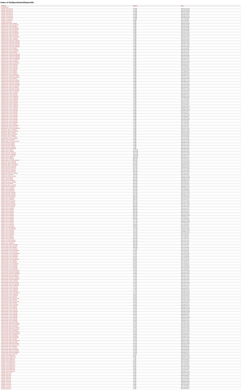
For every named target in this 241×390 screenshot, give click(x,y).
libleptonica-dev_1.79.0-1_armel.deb (9, 94)
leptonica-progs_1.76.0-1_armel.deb (9, 308)
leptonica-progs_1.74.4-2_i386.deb (9, 260)
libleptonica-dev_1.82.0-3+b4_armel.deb (10, 81)
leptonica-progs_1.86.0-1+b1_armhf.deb (10, 350)
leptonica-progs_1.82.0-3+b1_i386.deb (9, 279)
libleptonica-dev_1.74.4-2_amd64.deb (9, 101)
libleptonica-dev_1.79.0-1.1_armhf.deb (9, 87)
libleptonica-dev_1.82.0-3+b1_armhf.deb (10, 83)
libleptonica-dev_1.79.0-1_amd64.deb (9, 74)
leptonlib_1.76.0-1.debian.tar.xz (8, 371)
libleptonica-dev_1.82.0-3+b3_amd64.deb (10, 53)
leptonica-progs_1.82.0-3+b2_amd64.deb (10, 273)
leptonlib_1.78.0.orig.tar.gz (7, 14)
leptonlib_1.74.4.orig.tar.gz (7, 19)
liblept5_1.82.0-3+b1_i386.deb (8, 145)
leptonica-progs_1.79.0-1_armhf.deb (9, 314)
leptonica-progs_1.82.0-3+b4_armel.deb (10, 345)
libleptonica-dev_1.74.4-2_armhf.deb (9, 119)
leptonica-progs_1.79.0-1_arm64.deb (9, 280)
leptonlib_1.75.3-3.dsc (6, 382)
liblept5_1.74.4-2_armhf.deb (7, 219)
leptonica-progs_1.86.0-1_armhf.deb (9, 342)
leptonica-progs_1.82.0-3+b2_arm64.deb (10, 270)
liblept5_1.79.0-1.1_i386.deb (7, 151)
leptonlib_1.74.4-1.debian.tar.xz (8, 363)
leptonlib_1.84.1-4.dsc (6, 375)
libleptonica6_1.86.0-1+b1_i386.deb (9, 133)
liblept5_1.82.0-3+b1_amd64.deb (8, 154)
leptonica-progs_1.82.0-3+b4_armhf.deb (10, 352)
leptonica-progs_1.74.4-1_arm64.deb (9, 269)
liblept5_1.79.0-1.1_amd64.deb (8, 155)
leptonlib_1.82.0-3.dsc (6, 377)
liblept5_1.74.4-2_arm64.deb (7, 232)
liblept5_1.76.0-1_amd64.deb (7, 187)
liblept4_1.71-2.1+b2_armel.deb (8, 241)
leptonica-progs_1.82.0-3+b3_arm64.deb (10, 324)
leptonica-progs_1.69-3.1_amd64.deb (9, 244)
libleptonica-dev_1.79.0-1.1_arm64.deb (10, 51)
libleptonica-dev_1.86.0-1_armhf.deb (9, 61)
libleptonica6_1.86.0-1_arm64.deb (8, 166)
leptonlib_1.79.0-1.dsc (6, 379)
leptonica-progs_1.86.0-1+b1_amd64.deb (10, 340)
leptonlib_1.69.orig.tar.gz (6, 21)
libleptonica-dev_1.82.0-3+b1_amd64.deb (10, 58)
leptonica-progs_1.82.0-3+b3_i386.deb (9, 337)
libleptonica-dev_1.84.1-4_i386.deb (9, 26)
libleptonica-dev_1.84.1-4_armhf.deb (9, 65)
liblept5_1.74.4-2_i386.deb (7, 183)
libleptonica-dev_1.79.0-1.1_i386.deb (9, 37)
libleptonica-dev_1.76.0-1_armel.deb (9, 115)
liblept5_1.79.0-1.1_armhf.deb (7, 202)
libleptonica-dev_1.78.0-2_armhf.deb (9, 100)
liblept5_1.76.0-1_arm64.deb (7, 230)
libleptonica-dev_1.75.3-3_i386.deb (9, 72)
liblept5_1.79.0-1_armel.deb (7, 211)
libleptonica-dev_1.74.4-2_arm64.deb (9, 110)
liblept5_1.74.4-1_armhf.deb (7, 218)
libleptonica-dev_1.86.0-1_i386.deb (9, 23)
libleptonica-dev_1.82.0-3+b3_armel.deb (10, 85)
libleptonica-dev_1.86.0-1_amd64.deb (9, 39)
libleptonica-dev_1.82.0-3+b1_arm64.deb (10, 46)
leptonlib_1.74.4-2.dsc (6, 384)
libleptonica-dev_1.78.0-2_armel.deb (9, 103)
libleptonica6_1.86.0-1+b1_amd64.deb (9, 131)
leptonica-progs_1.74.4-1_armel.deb (9, 251)
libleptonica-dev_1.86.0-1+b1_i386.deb (10, 24)
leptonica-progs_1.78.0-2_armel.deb (9, 310)
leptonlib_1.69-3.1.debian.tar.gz (8, 369)
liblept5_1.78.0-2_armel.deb (7, 214)
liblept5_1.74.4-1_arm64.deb (7, 237)
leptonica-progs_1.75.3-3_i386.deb (9, 307)
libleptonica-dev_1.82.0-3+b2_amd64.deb (10, 56)
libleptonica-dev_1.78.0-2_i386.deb (9, 52)
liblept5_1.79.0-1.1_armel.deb (7, 206)
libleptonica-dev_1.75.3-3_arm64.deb (9, 107)
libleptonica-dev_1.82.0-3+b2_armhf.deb (10, 80)
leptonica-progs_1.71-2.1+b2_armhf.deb (10, 259)
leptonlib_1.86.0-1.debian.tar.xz (8, 358)
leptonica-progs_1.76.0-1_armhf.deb (9, 317)
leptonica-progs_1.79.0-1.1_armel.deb (9, 288)
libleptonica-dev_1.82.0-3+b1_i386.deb (10, 33)
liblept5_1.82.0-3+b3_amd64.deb (8, 147)
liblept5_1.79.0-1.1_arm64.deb (8, 180)
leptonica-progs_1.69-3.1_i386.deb (9, 247)
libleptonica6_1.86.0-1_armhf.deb (8, 176)
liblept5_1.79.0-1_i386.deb (7, 150)
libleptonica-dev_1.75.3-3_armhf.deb (9, 112)
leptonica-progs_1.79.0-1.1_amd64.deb (10, 285)
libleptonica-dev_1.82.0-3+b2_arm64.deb (10, 45)
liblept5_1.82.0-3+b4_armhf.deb (8, 186)
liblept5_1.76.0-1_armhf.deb (7, 215)
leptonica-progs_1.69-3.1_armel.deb (9, 246)
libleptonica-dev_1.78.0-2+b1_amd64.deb (10, 84)
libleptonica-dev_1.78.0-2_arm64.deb (9, 68)
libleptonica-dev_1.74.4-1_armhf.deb (9, 116)
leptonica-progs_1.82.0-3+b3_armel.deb (10, 328)
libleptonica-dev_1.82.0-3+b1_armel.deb (10, 90)
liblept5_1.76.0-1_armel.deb (7, 221)
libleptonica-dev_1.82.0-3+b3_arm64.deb (10, 43)
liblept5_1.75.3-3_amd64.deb (7, 190)
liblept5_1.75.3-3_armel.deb (7, 222)
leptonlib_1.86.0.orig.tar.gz (7, 11)
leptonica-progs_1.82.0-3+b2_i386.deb (9, 276)
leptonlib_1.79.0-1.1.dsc (6, 372)
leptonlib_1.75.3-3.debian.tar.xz (8, 355)
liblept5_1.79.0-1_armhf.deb (7, 209)
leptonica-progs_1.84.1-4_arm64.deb (9, 326)
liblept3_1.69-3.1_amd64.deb (7, 234)
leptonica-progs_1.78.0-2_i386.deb (9, 302)
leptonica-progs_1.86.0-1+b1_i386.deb (9, 349)
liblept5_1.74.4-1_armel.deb (7, 224)
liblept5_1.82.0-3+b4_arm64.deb (8, 167)
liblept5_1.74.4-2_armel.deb (7, 225)
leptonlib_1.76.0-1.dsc (6, 381)
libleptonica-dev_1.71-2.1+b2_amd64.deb (10, 128)
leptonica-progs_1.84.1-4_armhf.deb (9, 353)
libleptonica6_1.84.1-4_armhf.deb (8, 182)
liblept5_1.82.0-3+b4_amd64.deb (8, 148)
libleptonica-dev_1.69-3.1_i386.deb (9, 123)
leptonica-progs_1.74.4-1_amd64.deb (9, 256)
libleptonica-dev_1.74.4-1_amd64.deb (9, 99)
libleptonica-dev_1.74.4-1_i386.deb (9, 71)
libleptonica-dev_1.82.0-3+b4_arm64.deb (10, 42)
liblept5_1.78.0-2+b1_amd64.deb (8, 161)
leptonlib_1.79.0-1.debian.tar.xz (8, 365)
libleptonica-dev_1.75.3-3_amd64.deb (9, 97)
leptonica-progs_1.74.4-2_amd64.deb (9, 254)
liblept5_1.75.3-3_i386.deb (7, 179)
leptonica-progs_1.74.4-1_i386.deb (9, 262)
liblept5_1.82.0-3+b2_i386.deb (8, 144)
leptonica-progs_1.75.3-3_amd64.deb (9, 294)
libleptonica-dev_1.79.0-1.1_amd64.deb (10, 59)
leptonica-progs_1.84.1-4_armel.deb (9, 347)
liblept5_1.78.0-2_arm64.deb (7, 208)
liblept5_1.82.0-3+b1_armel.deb (8, 205)
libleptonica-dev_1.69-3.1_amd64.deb (9, 104)
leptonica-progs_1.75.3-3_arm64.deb (9, 315)
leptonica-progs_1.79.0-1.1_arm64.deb (9, 275)
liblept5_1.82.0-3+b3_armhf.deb (8, 192)
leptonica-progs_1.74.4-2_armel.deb (9, 257)
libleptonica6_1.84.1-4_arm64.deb (8, 163)
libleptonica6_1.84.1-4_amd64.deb (9, 136)
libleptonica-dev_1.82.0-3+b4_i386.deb (10, 29)
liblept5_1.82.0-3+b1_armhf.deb (8, 196)
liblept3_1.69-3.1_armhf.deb (7, 243)
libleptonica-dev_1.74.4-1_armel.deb (9, 113)
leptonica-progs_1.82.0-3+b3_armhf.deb (10, 343)
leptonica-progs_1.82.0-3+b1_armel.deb (10, 282)
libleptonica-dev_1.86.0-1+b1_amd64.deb (10, 40)
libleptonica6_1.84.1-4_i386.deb (8, 135)
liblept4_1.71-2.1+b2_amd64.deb (8, 228)
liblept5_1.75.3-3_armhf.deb (7, 216)
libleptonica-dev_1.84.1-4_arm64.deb (9, 30)
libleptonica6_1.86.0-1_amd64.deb (9, 129)
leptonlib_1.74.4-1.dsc (6, 385)
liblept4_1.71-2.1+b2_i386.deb (8, 227)
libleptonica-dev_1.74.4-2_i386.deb (9, 78)
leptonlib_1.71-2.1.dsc (6, 387)
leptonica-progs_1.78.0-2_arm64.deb (9, 286)
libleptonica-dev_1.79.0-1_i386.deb (9, 48)
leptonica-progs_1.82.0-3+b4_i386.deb (9, 336)
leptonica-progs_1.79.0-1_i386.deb (9, 296)
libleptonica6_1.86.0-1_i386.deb (8, 132)
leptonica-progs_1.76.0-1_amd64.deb (9, 289)
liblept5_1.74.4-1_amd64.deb (7, 189)
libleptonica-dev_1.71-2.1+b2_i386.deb (10, 125)
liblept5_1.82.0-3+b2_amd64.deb (8, 152)
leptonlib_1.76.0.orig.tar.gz (7, 16)
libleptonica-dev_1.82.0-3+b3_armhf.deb (10, 77)
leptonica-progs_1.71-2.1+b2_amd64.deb (10, 253)
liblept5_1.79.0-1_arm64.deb (7, 199)
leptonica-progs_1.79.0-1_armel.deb (9, 305)
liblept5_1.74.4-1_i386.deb (7, 174)
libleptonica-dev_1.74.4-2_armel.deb (9, 120)
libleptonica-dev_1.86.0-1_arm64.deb (9, 35)
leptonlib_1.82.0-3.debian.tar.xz (8, 361)
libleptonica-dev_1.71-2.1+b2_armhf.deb (10, 141)
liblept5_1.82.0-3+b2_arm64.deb (8, 171)
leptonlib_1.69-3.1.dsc (6, 388)
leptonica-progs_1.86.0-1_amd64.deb (9, 330)
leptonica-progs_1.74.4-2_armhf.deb (9, 266)
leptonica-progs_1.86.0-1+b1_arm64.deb (10, 327)
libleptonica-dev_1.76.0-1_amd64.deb (9, 96)
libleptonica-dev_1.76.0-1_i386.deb (9, 69)
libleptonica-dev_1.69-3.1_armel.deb (9, 126)
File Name (3, 5)
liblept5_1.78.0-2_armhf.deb (7, 212)
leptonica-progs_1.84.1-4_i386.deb (9, 346)
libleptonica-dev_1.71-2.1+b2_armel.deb (10, 160)
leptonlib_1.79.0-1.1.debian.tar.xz (8, 356)
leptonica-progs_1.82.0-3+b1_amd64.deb (10, 278)
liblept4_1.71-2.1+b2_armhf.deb (8, 240)
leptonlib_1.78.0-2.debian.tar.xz (8, 368)
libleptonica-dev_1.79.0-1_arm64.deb (9, 64)
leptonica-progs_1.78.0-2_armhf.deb (9, 318)
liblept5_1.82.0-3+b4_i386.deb (8, 142)
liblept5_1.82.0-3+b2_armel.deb (8, 203)
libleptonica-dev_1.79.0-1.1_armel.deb (9, 91)
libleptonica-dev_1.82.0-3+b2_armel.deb (10, 88)
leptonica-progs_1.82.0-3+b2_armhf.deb (10, 298)
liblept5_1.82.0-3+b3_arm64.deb (8, 168)
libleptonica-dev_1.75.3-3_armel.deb (9, 117)
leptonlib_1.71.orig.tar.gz (6, 20)
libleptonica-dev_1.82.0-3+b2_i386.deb (10, 32)
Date (182, 5)
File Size (135, 5)
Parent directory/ (4, 7)
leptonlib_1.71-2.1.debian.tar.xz (8, 366)
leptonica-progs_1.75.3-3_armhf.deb (9, 320)
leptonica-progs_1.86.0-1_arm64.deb (9, 321)
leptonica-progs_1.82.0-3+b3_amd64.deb (10, 331)
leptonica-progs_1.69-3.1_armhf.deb (9, 248)
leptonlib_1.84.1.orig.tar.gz (7, 8)
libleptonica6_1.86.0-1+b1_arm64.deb (9, 164)
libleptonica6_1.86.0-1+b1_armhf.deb (9, 173)
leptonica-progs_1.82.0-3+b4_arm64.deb (10, 323)
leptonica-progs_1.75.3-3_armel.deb (9, 312)
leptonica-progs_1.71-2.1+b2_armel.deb (10, 250)
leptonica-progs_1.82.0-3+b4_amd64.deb (10, 333)
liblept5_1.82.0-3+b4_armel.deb (8, 195)
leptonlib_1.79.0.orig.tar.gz (7, 13)
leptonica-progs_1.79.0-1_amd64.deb (9, 295)
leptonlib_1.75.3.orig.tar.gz (7, 17)
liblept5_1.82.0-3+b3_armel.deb (8, 200)
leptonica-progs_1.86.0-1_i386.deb (9, 339)
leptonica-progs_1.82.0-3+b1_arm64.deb (10, 272)
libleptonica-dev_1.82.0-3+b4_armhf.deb (10, 75)
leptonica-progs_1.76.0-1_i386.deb (9, 299)
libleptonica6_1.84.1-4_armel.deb (8, 184)
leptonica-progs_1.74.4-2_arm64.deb (9, 267)
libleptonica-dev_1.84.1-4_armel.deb (9, 67)
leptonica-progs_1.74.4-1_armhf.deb (9, 264)
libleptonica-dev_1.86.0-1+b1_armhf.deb (10, 62)
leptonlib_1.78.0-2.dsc (6, 378)
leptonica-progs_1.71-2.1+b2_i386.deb (9, 263)
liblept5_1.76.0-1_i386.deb (7, 177)
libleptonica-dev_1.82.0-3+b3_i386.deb (10, 27)
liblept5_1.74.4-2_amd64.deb (7, 198)
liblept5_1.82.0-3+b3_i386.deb (8, 139)
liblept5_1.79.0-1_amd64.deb (7, 158)
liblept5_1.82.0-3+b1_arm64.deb (8, 170)
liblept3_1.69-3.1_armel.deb (7, 238)
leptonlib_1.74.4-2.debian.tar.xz (8, 362)
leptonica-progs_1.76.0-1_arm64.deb (9, 311)
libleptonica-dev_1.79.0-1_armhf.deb (9, 93)
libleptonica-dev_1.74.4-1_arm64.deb (9, 122)
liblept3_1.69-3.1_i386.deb (7, 235)
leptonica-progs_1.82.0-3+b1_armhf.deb (10, 301)
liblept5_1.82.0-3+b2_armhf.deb (8, 193)
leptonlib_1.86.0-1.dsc (6, 374)
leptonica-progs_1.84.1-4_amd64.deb (9, 334)
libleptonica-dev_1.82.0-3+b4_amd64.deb (10, 55)
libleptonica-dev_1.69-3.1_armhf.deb (9, 138)
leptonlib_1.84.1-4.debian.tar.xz (8, 359)
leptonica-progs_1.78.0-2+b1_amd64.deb (10, 292)
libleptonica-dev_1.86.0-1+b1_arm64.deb (10, 36)
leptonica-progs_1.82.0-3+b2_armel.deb (10, 283)
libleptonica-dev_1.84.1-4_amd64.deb (9, 49)
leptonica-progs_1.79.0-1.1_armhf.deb (9, 304)
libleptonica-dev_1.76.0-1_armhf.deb (9, 109)
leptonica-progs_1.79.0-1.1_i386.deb (9, 291)
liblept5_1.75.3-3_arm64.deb (7, 231)
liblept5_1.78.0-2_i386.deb (7, 157)
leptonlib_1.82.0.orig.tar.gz (7, 10)
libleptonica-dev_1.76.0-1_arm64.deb (9, 106)
